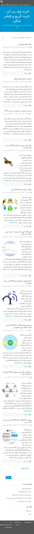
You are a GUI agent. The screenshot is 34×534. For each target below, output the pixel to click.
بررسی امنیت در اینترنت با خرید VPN (18, 111)
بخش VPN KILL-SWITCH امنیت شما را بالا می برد (17, 421)
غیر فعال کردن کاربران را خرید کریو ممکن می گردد (18, 232)
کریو (22, 275)
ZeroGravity (6, 522)
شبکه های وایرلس (25, 44)
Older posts (25, 468)
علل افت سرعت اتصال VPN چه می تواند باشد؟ (18, 146)
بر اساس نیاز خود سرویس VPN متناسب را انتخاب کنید (17, 373)
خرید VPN (26, 73)
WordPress (8, 529)
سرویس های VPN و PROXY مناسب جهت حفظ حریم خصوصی (18, 326)
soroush (28, 47)
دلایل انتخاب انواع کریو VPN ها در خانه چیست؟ (18, 282)
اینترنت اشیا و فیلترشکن (23, 78)
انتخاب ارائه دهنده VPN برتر (21, 189)
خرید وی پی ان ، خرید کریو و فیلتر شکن (17, 16)
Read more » (27, 70)
